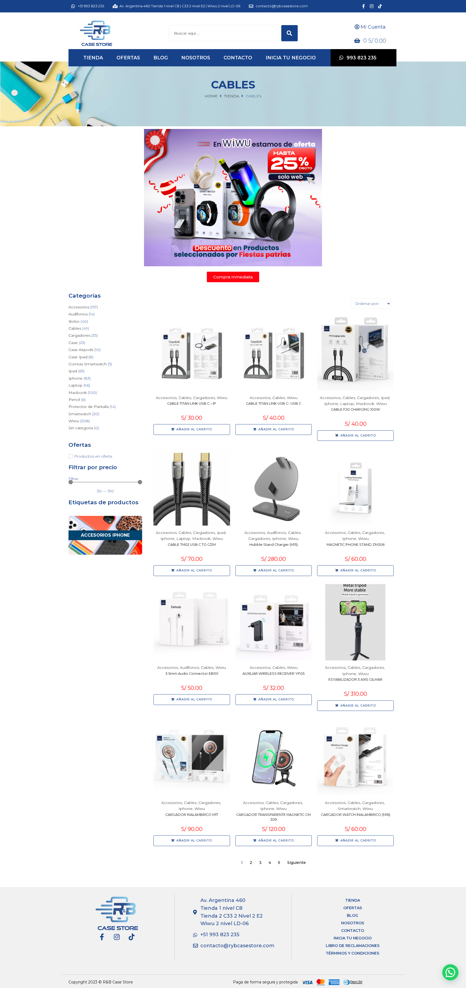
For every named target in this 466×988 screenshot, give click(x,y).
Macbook (365, 403)
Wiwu (222, 397)
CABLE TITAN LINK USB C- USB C (273, 403)
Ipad (385, 397)
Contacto (352, 930)
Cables (185, 397)
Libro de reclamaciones (352, 945)
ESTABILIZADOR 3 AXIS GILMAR (355, 679)
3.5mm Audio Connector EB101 (191, 674)
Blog (352, 915)
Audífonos (276, 532)
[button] (450, 972)
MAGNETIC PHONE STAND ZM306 (356, 545)
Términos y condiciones (352, 953)
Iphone (331, 403)
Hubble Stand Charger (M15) (273, 545)
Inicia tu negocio (353, 938)
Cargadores (204, 397)
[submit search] (289, 33)
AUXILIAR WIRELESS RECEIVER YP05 (273, 674)
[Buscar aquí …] (223, 33)
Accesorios (166, 397)
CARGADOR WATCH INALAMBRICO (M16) (355, 815)
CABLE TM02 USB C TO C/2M (192, 545)
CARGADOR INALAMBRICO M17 (191, 815)
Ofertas (352, 907)
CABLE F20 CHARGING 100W (355, 409)
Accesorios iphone (105, 535)
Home (211, 96)
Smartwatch (349, 808)
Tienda (231, 96)
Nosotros (352, 923)
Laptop (347, 403)
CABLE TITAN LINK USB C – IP (191, 403)
